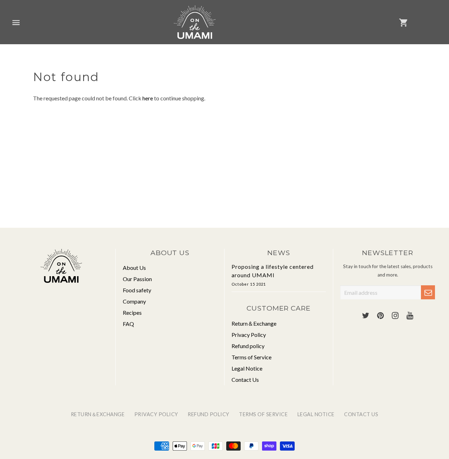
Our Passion (137, 278)
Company (134, 301)
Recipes (132, 312)
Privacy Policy (249, 334)
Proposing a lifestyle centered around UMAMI (273, 274)
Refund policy (248, 345)
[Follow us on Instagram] (395, 316)
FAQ (128, 323)
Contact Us (245, 379)
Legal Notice (247, 368)
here (147, 98)
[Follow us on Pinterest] (380, 316)
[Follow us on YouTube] (410, 316)
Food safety (137, 290)
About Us (134, 267)
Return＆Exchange (254, 323)
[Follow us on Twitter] (365, 316)
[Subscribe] (428, 292)
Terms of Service (252, 357)
